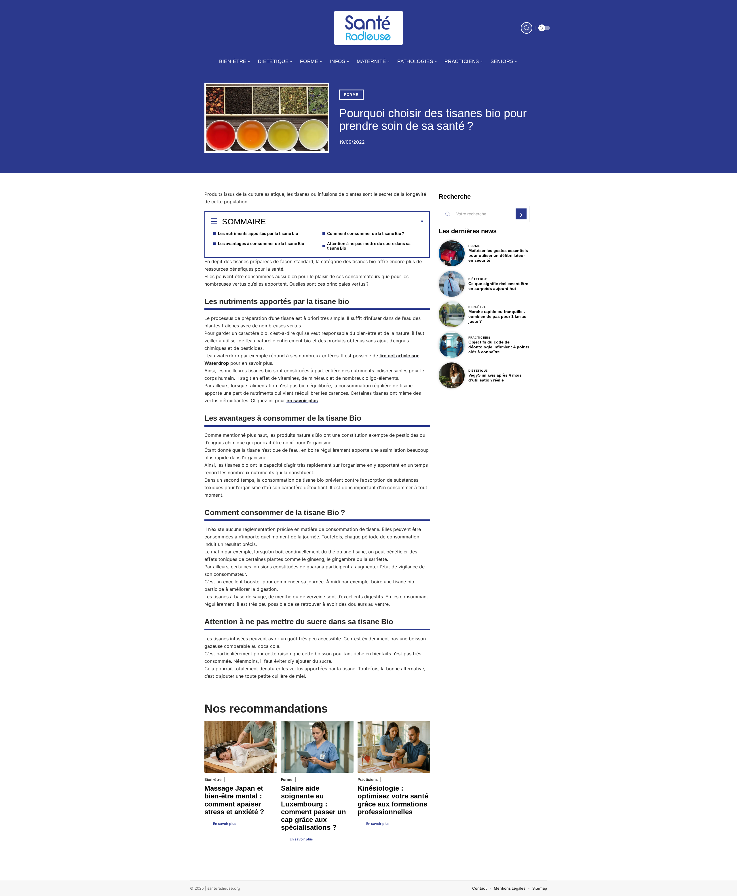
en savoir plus (302, 400)
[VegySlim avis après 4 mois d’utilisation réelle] (452, 375)
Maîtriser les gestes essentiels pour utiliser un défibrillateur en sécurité (498, 255)
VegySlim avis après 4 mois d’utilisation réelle (495, 377)
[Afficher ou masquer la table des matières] (345, 221)
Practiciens (368, 779)
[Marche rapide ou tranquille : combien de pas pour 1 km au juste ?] (452, 314)
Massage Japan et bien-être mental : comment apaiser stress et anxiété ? (234, 800)
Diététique (478, 279)
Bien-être (213, 779)
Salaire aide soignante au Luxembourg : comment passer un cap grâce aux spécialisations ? (313, 807)
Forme (351, 95)
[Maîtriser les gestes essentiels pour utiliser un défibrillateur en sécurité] (452, 253)
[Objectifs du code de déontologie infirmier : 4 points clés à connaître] (452, 345)
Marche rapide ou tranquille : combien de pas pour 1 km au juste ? (497, 316)
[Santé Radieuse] (368, 28)
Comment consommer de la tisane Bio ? (365, 233)
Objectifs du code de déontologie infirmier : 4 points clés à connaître (498, 347)
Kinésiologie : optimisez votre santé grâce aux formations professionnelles (393, 800)
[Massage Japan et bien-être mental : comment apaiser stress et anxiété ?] (240, 747)
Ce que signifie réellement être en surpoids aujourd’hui (498, 286)
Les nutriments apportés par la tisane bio (258, 233)
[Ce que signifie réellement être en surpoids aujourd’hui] (452, 284)
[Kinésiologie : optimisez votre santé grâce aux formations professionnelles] (394, 747)
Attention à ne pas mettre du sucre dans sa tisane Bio (369, 245)
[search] (526, 28)
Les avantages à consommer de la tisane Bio (261, 243)
